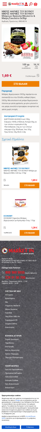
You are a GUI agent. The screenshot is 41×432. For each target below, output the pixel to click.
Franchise (8, 313)
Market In (16, 4)
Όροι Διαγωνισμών (12, 384)
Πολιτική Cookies (11, 377)
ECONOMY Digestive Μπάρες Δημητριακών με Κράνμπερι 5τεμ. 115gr (19, 219)
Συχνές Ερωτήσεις (12, 339)
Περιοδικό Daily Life (12, 316)
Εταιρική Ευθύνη (11, 324)
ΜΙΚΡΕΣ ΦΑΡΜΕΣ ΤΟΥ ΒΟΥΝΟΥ (16, 168)
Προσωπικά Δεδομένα (13, 373)
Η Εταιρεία (9, 295)
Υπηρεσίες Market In (12, 306)
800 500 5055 (13, 272)
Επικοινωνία (9, 327)
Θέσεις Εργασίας (11, 309)
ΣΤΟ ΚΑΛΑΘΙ (20, 83)
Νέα (6, 302)
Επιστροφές (9, 347)
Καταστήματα (10, 298)
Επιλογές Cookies (11, 380)
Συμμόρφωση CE (11, 320)
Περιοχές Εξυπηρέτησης (14, 357)
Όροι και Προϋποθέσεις (14, 370)
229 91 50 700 (13, 277)
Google (17, 400)
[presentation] (4, 43)
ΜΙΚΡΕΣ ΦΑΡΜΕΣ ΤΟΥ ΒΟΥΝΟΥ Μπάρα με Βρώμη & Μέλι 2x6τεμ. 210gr (20, 172)
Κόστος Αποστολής (12, 350)
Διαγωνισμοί (9, 388)
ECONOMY (8, 216)
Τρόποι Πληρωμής (12, 354)
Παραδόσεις (9, 343)
